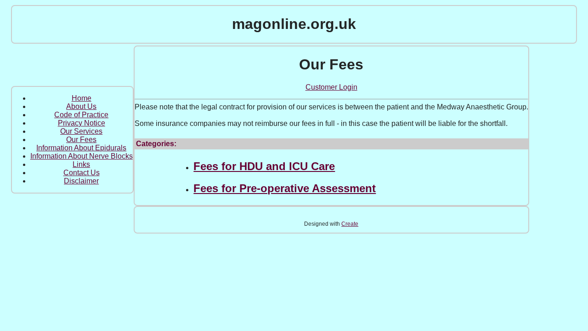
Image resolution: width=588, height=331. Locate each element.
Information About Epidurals (81, 148)
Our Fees (81, 139)
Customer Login (331, 87)
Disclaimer (81, 181)
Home (81, 98)
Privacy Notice (81, 123)
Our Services (81, 131)
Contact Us (81, 173)
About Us (81, 106)
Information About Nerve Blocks (81, 156)
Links (81, 164)
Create (349, 224)
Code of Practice (81, 115)
